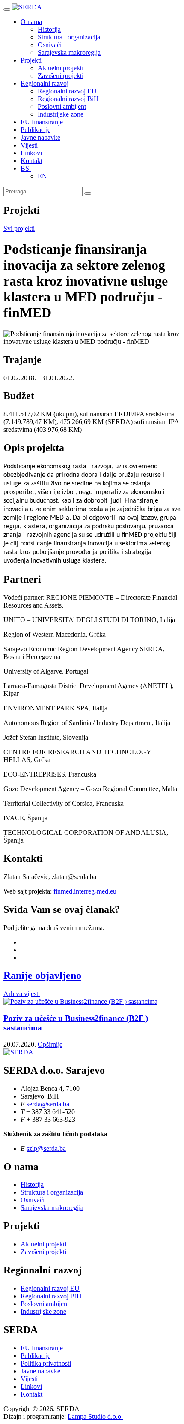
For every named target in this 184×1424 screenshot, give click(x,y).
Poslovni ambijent (62, 106)
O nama (31, 21)
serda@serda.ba (48, 1104)
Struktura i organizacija (69, 37)
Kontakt (31, 160)
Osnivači (50, 44)
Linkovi (31, 153)
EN (43, 176)
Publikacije (35, 129)
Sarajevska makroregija (69, 52)
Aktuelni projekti (60, 68)
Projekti (31, 60)
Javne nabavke (40, 137)
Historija (49, 29)
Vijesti (29, 145)
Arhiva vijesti (21, 993)
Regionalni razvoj (44, 83)
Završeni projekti (60, 75)
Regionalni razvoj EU (67, 91)
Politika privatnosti (46, 1363)
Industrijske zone (60, 114)
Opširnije (50, 1044)
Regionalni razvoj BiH (68, 98)
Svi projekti (19, 228)
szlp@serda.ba (46, 1148)
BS (26, 168)
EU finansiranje (42, 122)
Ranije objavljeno (42, 975)
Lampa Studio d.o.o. (95, 1416)
